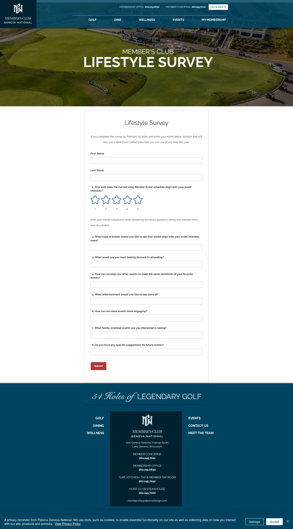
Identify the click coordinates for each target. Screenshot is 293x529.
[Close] (287, 522)
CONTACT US (198, 426)
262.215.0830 (152, 7)
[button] (220, 19)
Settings (254, 522)
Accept (274, 522)
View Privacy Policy (68, 523)
